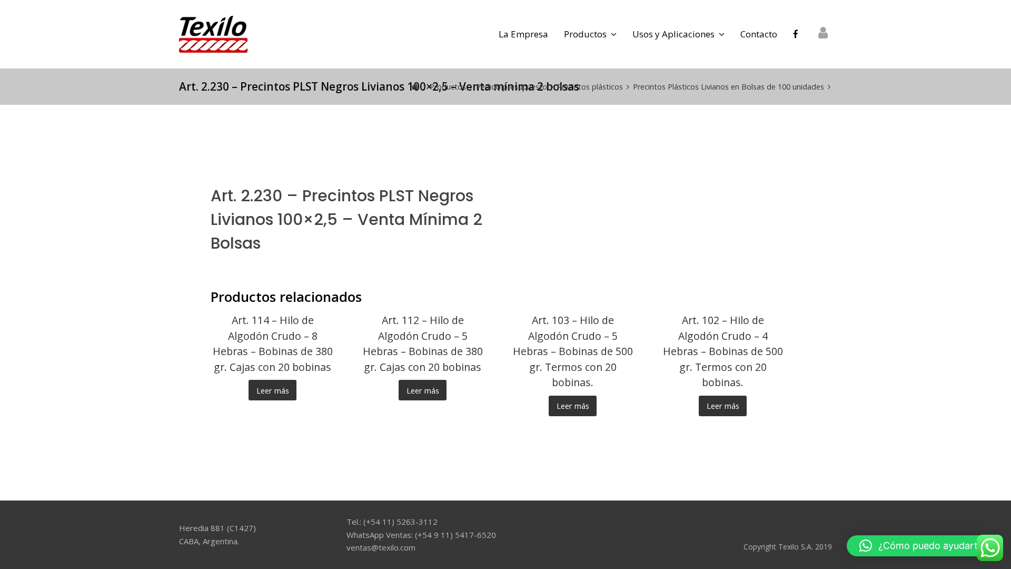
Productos (448, 87)
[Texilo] (213, 33)
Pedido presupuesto (511, 87)
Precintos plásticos (590, 87)
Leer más (272, 390)
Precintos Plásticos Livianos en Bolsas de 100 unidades (728, 87)
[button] (923, 545)
